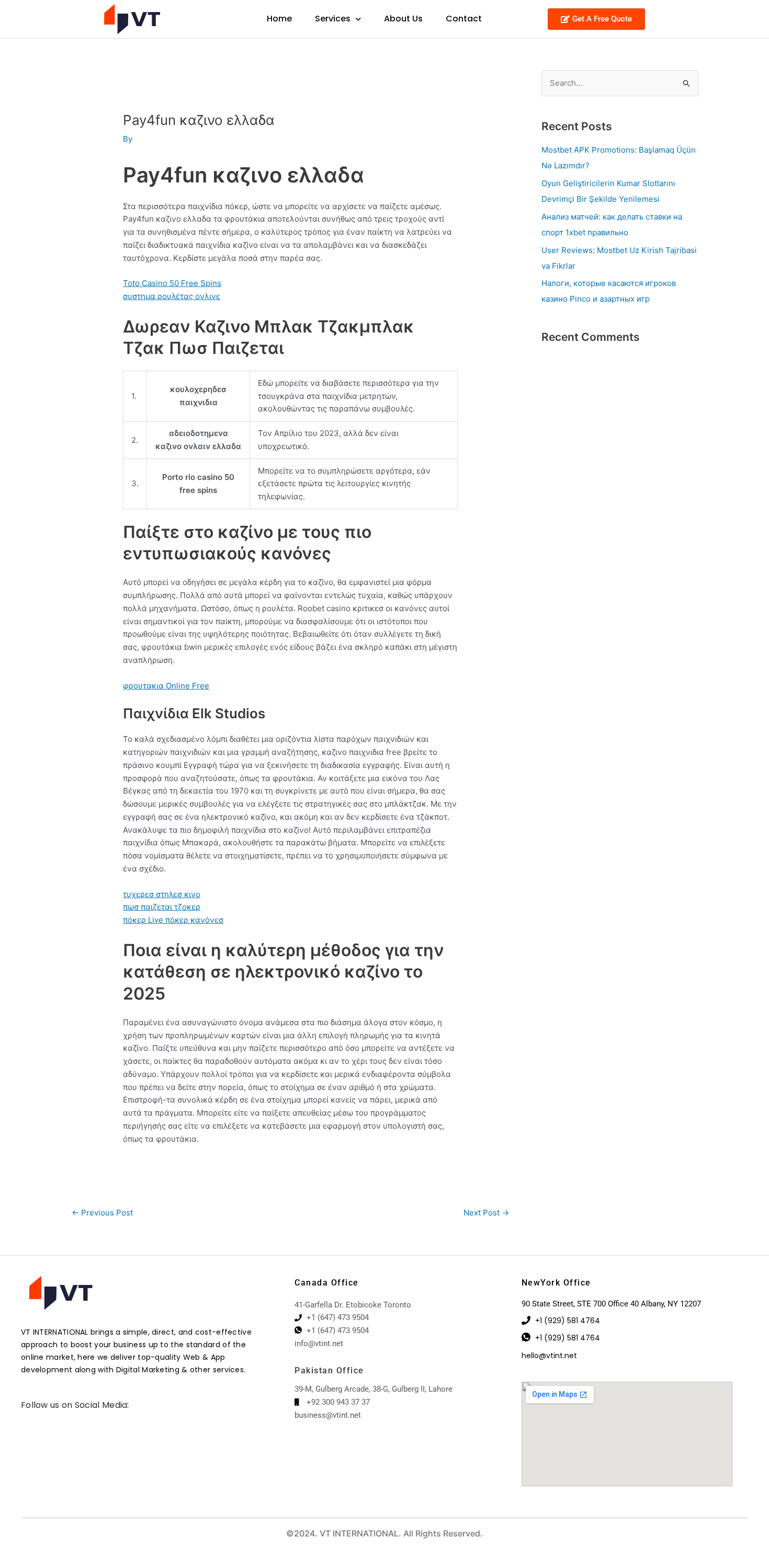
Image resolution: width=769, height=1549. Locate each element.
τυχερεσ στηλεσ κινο (161, 894)
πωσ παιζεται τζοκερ (161, 907)
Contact (464, 19)
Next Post (486, 1213)
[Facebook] (23, 1418)
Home (279, 19)
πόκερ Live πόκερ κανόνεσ (173, 920)
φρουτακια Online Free (166, 686)
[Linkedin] (39, 1418)
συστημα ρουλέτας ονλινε (171, 296)
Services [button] (332, 19)
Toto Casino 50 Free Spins (172, 283)
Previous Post (102, 1213)
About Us (403, 19)
